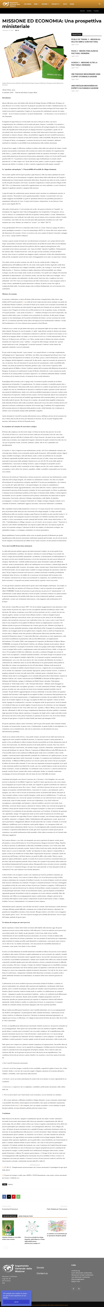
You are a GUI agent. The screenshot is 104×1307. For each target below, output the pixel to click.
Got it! (16, 1302)
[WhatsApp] (18, 1197)
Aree (35, 4)
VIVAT (65, 4)
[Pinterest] (14, 1197)
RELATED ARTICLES (9, 1216)
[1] (23, 302)
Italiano (96, 11)
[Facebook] (4, 1197)
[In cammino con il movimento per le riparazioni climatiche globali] (57, 1226)
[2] (19, 1105)
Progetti (55, 4)
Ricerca (10, 1184)
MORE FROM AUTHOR (26, 1216)
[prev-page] (3, 1247)
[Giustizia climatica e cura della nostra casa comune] (12, 1228)
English (82, 11)
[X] (9, 1197)
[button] (99, 4)
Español (89, 11)
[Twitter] (79, 1289)
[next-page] (6, 1247)
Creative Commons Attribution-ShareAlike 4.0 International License (49, 1305)
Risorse (44, 4)
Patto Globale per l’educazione (57, 1209)
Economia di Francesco (10, 1209)
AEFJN (72, 4)
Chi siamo (27, 4)
